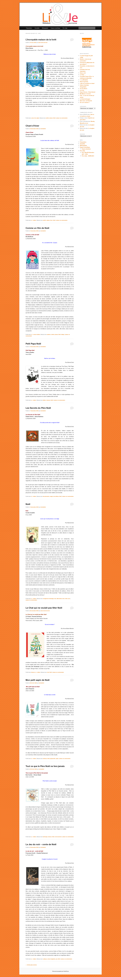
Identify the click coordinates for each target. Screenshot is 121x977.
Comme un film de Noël (37, 227)
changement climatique (48, 598)
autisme (49, 334)
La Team (82, 74)
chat (48, 672)
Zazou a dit (83, 73)
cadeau (48, 220)
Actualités (37, 28)
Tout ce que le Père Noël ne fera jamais (45, 766)
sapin (57, 758)
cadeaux (45, 959)
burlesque (45, 836)
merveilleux (56, 496)
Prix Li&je (65, 28)
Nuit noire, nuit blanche (86, 100)
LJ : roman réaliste (35, 334)
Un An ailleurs (83, 88)
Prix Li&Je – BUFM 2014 (88, 156)
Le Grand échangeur (85, 99)
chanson (48, 400)
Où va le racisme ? (84, 102)
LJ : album (33, 220)
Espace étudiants (86, 149)
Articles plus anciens (31, 965)
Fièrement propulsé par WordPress (60, 971)
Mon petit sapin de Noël (37, 679)
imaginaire (52, 959)
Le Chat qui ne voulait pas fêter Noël (44, 607)
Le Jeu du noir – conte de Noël (41, 844)
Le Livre (82, 90)
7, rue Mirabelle (84, 80)
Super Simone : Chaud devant (87, 92)
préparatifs (52, 758)
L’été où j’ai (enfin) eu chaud (87, 83)
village (62, 334)
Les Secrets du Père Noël (38, 407)
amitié (47, 118)
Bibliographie (45, 28)
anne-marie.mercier (42, 42)
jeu (56, 959)
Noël (54, 118)
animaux (45, 758)
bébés (44, 400)
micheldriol (43, 128)
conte (32, 118)
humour (33, 672)
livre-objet (36, 118)
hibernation (59, 598)
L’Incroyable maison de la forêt (41, 39)
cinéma (53, 334)
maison (51, 118)
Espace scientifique (55, 28)
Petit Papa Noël (33, 343)
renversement (58, 836)
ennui (48, 959)
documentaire (46, 496)
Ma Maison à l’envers (85, 93)
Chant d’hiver (32, 125)
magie (51, 496)
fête (55, 598)
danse (56, 334)
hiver (51, 220)
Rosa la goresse (84, 81)
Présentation (29, 28)
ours (69, 598)
